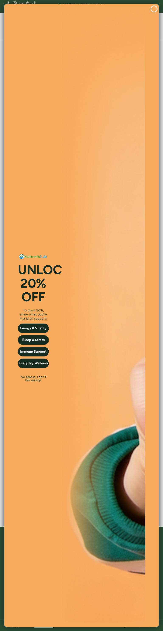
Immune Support (33, 351)
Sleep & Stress (33, 340)
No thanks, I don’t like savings (33, 377)
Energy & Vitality (33, 328)
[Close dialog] (154, 9)
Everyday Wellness (33, 363)
